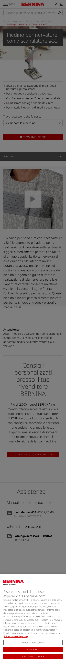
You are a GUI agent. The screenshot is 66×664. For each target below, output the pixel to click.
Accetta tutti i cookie (33, 656)
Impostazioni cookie (33, 642)
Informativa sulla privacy (16, 636)
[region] (33, 619)
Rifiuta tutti (33, 649)
